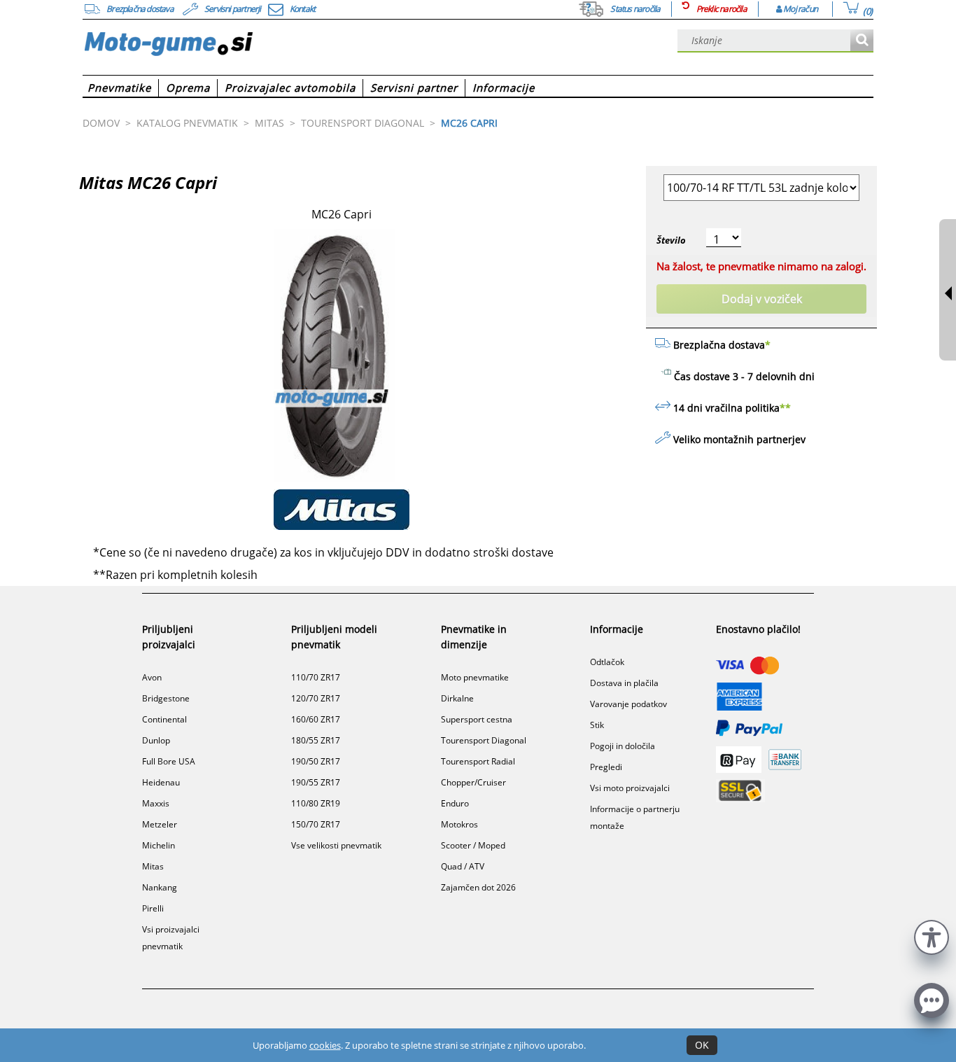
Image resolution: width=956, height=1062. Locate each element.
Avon (152, 677)
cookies (325, 1045)
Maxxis (155, 803)
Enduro (455, 803)
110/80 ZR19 (315, 803)
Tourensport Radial (478, 761)
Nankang (159, 887)
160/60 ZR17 (315, 719)
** (785, 407)
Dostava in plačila (624, 683)
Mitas (153, 866)
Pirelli (153, 908)
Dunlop (156, 740)
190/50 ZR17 (315, 761)
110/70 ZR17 (315, 677)
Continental (164, 719)
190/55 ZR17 (315, 782)
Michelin (158, 845)
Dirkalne (457, 698)
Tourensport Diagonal (483, 740)
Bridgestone (166, 698)
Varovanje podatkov (628, 704)
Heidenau (161, 782)
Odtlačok (607, 662)
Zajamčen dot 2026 (478, 887)
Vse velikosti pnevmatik (336, 845)
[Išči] (861, 41)
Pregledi (606, 767)
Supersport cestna (476, 719)
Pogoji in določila (622, 746)
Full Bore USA (168, 761)
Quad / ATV (462, 866)
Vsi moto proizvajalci (630, 788)
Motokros (459, 824)
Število (671, 240)
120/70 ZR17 (315, 698)
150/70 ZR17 (315, 824)
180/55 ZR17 (315, 740)
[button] (931, 935)
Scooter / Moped (473, 845)
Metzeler (159, 824)
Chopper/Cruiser (473, 782)
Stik (597, 725)
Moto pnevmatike (475, 677)
